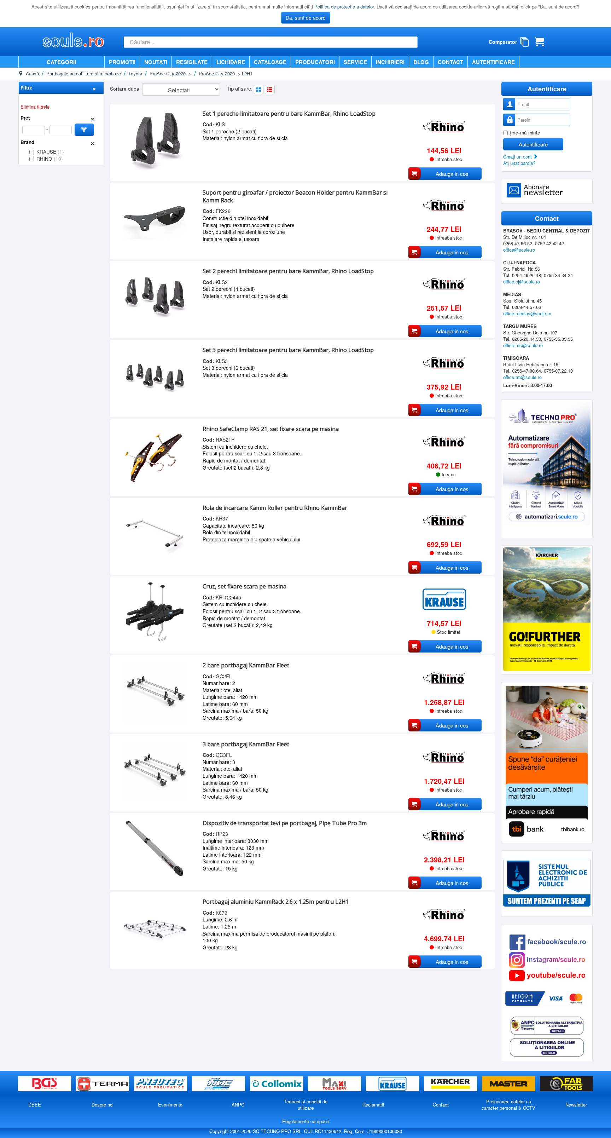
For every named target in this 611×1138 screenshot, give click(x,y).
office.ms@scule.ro (523, 345)
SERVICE (355, 62)
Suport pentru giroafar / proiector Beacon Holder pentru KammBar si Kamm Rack (295, 196)
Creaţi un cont (518, 156)
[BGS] (45, 1084)
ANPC (238, 1104)
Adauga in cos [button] (452, 173)
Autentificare (493, 62)
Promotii (122, 62)
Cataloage (270, 62)
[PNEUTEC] (161, 1084)
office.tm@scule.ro (522, 377)
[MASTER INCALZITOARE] (509, 1084)
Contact (450, 62)
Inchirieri (390, 62)
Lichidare (230, 62)
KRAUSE (50, 151)
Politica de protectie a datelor (344, 6)
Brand (27, 142)
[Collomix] (277, 1084)
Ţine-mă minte (524, 132)
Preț (25, 117)
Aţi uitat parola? (519, 163)
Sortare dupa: (126, 88)
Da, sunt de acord (306, 17)
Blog (421, 62)
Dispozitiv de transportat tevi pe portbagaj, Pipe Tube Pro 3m (285, 823)
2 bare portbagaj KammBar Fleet (246, 665)
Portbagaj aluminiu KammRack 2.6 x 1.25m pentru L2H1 (276, 902)
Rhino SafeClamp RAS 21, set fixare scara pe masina (271, 429)
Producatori (315, 62)
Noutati (155, 62)
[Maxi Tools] (335, 1084)
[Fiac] (219, 1084)
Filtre (27, 87)
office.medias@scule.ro (527, 313)
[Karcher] (451, 1084)
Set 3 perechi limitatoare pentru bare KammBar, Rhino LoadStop (288, 350)
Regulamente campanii (305, 1121)
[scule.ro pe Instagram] (547, 959)
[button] (84, 129)
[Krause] (393, 1084)
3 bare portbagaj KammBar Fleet (246, 744)
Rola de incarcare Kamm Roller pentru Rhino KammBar (275, 508)
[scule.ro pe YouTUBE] (547, 974)
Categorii (61, 62)
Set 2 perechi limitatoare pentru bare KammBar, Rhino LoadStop (288, 271)
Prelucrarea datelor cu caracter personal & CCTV (508, 1104)
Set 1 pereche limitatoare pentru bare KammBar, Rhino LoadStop (289, 113)
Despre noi (103, 1104)
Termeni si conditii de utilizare (305, 1104)
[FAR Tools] (566, 1084)
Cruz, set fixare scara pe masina (244, 586)
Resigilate (192, 62)
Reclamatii (373, 1104)
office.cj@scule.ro (521, 281)
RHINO (49, 158)
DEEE (34, 1104)
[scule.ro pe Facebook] (548, 941)
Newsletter (576, 1104)
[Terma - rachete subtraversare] (103, 1084)
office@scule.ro (519, 249)
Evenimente (170, 1104)
